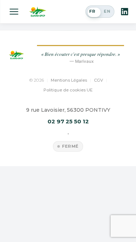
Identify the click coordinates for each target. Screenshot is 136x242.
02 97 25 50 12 (68, 121)
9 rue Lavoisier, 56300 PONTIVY (68, 110)
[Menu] (14, 12)
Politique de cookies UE (68, 90)
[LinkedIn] (124, 11)
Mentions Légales (69, 80)
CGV (98, 80)
